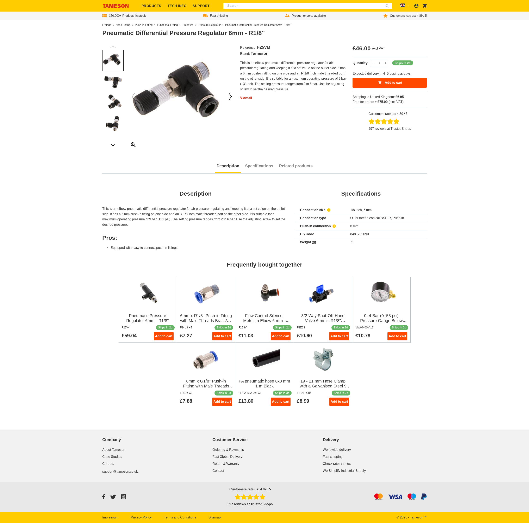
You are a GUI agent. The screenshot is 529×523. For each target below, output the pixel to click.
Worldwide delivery (337, 449)
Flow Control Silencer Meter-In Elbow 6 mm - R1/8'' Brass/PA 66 (264, 320)
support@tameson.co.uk (120, 471)
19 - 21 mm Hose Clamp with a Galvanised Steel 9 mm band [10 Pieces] (323, 386)
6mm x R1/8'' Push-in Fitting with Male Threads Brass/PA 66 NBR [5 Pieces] (206, 320)
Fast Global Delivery (227, 456)
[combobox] (307, 6)
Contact (218, 470)
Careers (108, 463)
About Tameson (113, 449)
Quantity (360, 63)
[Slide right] (133, 97)
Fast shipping (333, 456)
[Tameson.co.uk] (115, 5)
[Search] (388, 6)
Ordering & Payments (228, 449)
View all (246, 98)
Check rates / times (337, 463)
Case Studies (112, 456)
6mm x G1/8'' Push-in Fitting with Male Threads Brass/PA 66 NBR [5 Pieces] (206, 386)
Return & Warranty (225, 463)
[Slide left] (230, 97)
